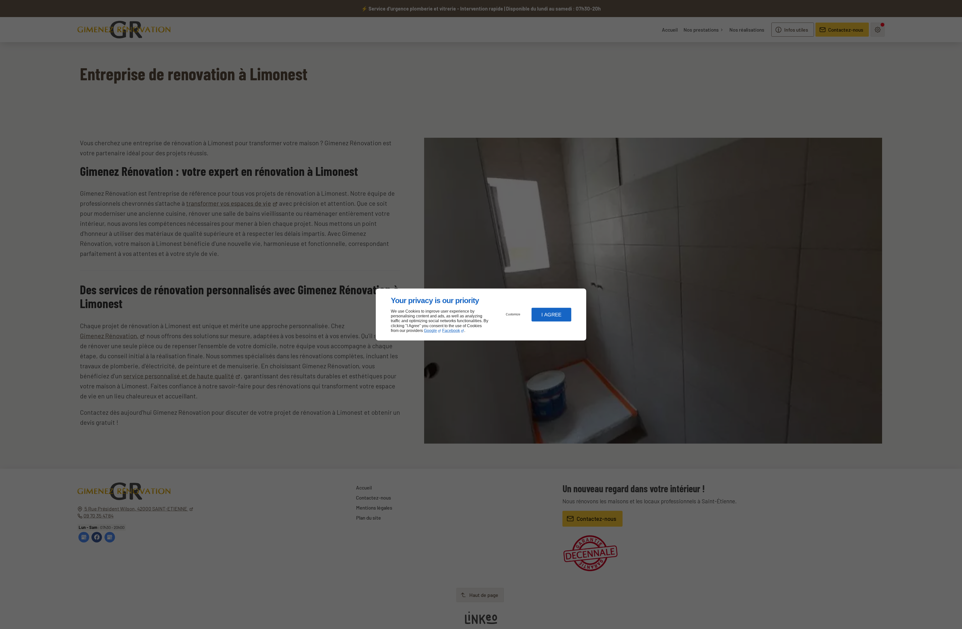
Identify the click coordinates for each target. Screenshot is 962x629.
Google (430, 330)
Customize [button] (513, 314)
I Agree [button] (551, 314)
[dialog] (481, 314)
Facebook (451, 330)
